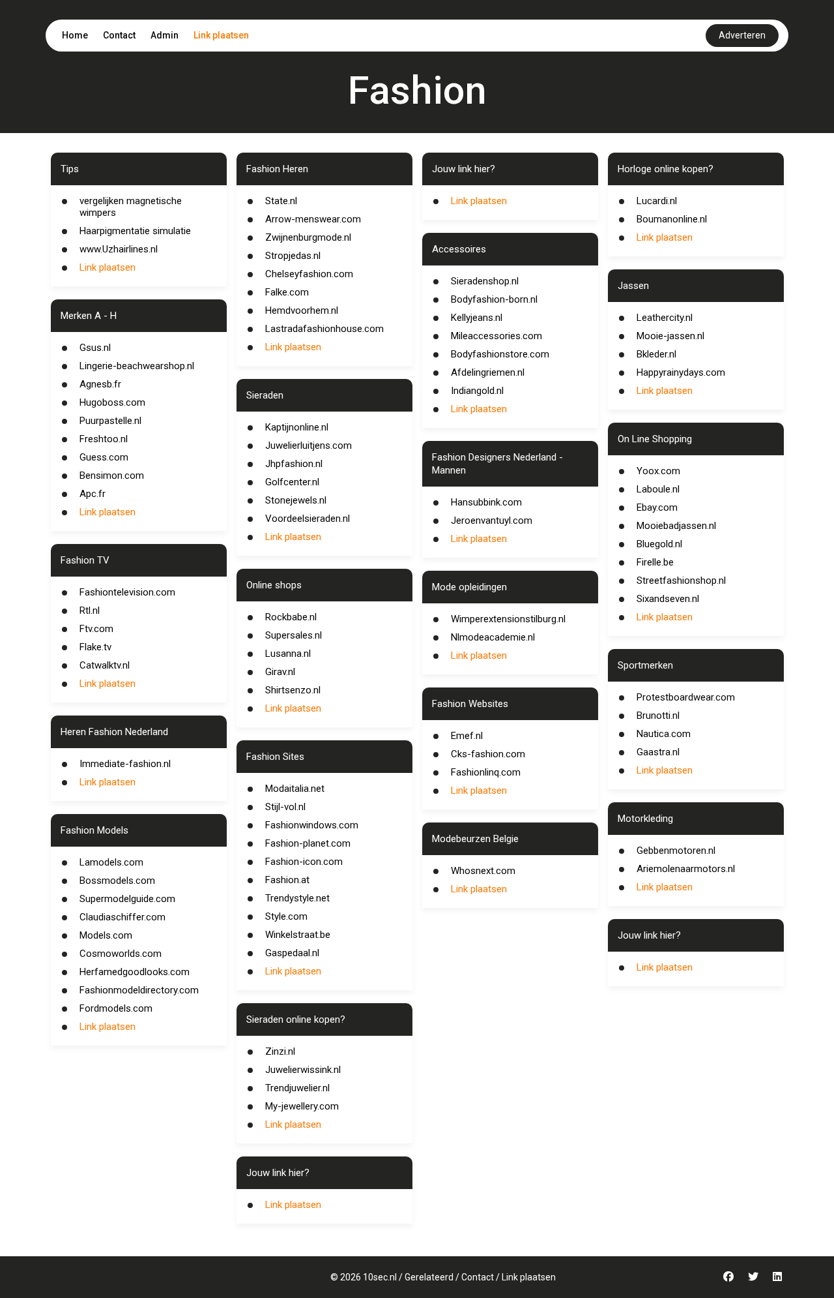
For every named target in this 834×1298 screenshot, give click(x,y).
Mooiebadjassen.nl (676, 526)
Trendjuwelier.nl (297, 1088)
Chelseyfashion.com (309, 274)
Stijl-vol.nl (285, 807)
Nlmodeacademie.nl (493, 637)
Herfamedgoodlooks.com (134, 972)
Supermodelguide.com (127, 899)
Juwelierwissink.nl (303, 1070)
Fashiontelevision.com (127, 592)
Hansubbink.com (486, 502)
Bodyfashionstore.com (500, 354)
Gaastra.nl (658, 752)
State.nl (281, 201)
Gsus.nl (95, 348)
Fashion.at (287, 880)
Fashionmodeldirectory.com (139, 990)
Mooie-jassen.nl (670, 336)
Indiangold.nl (477, 391)
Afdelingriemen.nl (488, 372)
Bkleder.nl (656, 354)
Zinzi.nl (280, 1051)
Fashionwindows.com (311, 825)
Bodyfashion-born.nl (494, 299)
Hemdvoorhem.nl (301, 310)
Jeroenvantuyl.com (491, 520)
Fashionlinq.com (486, 772)
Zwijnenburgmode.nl (308, 237)
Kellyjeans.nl (476, 318)
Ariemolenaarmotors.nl (686, 869)
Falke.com (287, 292)
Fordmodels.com (115, 1008)
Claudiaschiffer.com (122, 917)
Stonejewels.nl (295, 500)
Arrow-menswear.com (313, 219)
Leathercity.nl (665, 318)
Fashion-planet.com (308, 843)
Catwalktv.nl (104, 665)
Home (75, 35)
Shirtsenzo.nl (293, 690)
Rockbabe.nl (291, 617)
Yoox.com (658, 471)
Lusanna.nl (288, 653)
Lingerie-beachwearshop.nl (136, 366)
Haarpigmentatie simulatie (135, 231)
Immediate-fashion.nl (125, 764)
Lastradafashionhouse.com (324, 329)
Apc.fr (92, 494)
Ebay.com (657, 507)
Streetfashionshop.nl (681, 580)
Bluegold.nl (659, 544)
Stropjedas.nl (293, 256)
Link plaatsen (221, 35)
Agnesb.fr (100, 384)
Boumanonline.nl (672, 219)
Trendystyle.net (297, 898)
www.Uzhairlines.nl (118, 249)
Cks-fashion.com (488, 754)
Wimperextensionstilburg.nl (508, 619)
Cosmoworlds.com (120, 953)
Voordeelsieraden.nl (307, 518)
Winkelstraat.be (297, 935)
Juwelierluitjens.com (308, 445)
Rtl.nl (89, 610)
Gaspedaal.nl (292, 953)
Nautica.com (664, 734)
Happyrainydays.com (681, 372)
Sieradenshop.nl (485, 281)
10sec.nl (380, 1277)
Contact (119, 35)
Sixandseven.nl (668, 599)
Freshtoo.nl (103, 439)
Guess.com (103, 457)
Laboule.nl (658, 489)
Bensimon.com (111, 475)
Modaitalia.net (294, 788)
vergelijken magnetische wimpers (130, 207)
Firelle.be (655, 562)
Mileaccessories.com (496, 336)
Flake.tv (95, 647)
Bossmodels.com (117, 880)
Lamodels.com (111, 862)
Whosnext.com (483, 871)
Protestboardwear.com (686, 697)
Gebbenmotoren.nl (676, 850)
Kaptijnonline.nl (296, 427)
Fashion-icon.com (304, 862)
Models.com (105, 935)
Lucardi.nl (657, 201)
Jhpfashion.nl (294, 464)
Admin (165, 35)
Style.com (286, 916)
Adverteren (742, 35)
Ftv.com (96, 629)
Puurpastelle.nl (110, 421)
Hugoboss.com (112, 402)
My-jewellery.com (302, 1106)
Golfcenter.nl (292, 482)
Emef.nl (467, 736)
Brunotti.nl (658, 715)
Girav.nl (280, 672)
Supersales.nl (293, 635)
